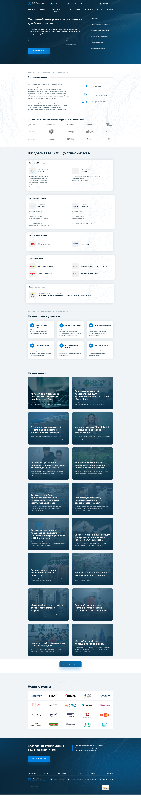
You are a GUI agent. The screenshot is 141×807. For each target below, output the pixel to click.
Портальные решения (78, 178)
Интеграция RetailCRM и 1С (79, 216)
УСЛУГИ (42, 9)
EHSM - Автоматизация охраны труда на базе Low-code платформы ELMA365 (65, 296)
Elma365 (41, 171)
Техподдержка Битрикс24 (36, 216)
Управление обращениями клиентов (39, 180)
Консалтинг (94, 18)
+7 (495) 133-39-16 (108, 4)
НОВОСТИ (100, 9)
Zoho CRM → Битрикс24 (46, 266)
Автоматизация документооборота (39, 176)
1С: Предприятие (44, 244)
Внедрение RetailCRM (78, 211)
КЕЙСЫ (70, 9)
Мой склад (85, 244)
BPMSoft (84, 171)
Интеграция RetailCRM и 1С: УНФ (81, 221)
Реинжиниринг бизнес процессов (100, 24)
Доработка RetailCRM (78, 214)
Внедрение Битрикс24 (35, 211)
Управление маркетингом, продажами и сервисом (86, 176)
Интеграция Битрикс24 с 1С (36, 223)
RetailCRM (84, 206)
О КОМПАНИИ (32, 9)
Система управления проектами (38, 178)
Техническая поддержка (98, 48)
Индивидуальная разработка (99, 36)
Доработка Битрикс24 (35, 214)
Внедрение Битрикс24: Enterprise (38, 218)
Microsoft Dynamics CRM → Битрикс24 (94, 266)
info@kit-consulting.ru (59, 3)
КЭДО (30, 184)
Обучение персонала (97, 42)
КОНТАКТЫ (110, 9)
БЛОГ (78, 9)
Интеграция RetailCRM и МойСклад (82, 223)
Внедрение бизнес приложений (100, 30)
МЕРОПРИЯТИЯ (88, 9)
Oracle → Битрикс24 (45, 274)
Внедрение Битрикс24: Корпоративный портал (42, 221)
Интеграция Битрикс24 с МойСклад (39, 225)
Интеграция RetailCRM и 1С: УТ (80, 218)
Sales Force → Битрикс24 (90, 273)
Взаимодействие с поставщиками (38, 182)
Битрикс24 (42, 206)
